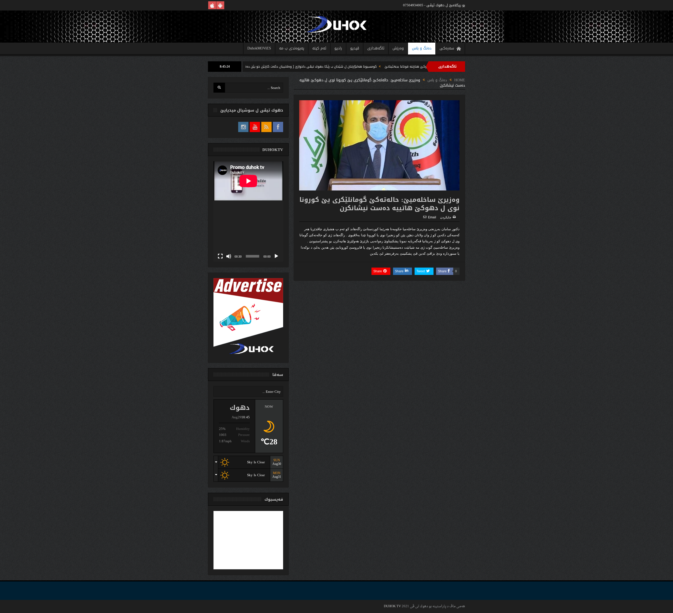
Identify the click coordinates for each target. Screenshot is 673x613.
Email (432, 217)
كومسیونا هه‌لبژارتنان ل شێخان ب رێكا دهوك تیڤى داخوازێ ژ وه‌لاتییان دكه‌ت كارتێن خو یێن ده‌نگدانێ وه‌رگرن (331, 66)
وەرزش (398, 48)
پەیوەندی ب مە (291, 48)
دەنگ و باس (421, 48)
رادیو (338, 48)
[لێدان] (276, 256)
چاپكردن (445, 217)
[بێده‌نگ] (228, 256)
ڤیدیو (354, 48)
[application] (248, 211)
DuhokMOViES (259, 48)
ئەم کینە (319, 48)
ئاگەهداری (375, 48)
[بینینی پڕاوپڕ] (220, 256)
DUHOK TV (392, 606)
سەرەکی (447, 48)
